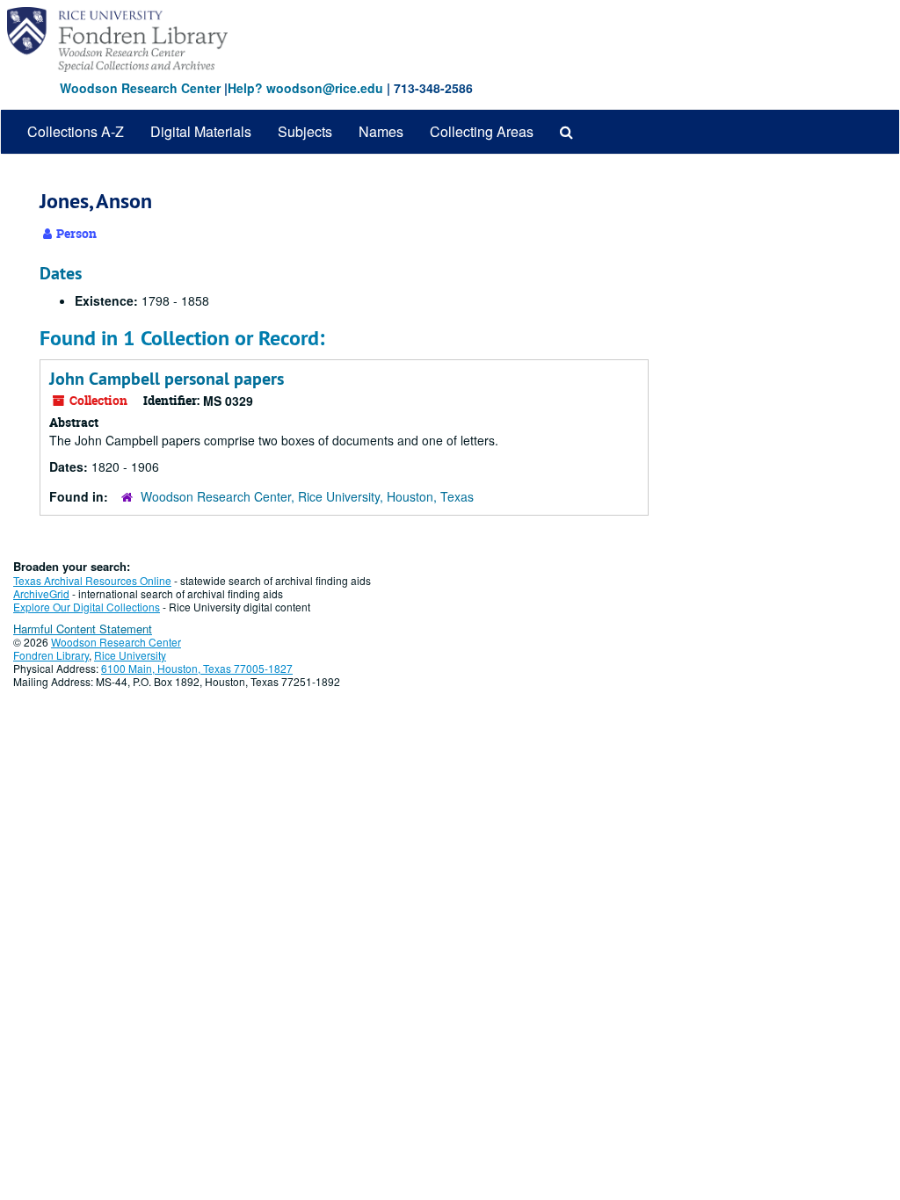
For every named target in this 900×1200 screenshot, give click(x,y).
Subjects (305, 131)
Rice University (130, 654)
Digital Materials (200, 131)
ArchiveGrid (41, 593)
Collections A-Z (75, 131)
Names (381, 131)
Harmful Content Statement (82, 628)
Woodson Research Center (140, 88)
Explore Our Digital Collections (86, 606)
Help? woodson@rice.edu (305, 88)
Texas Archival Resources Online (92, 580)
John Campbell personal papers (166, 378)
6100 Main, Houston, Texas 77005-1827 (197, 668)
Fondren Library (51, 654)
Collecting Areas (481, 131)
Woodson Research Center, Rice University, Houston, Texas (307, 496)
